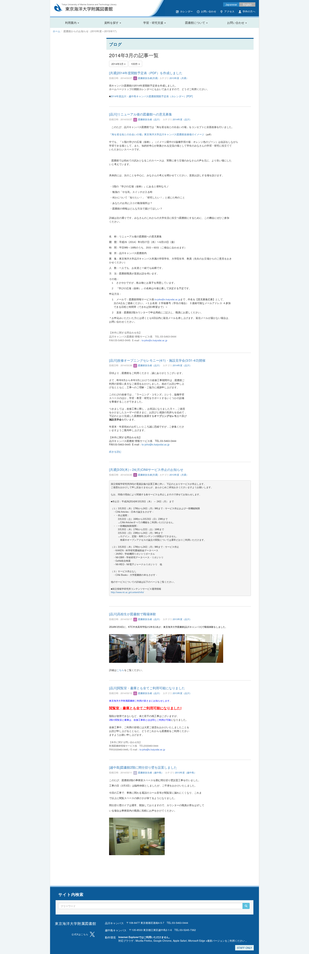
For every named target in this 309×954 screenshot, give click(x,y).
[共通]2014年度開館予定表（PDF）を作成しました (145, 72)
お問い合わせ (208, 11)
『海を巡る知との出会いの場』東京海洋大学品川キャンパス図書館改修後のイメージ (156, 134)
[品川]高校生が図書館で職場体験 (132, 614)
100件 (134, 64)
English (247, 4)
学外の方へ (249, 11)
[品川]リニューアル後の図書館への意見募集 (140, 114)
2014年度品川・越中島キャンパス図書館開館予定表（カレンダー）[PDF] (152, 96)
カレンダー (186, 11)
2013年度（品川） (182, 619)
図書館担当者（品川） (149, 119)
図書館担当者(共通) (147, 78)
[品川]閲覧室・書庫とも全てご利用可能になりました (147, 688)
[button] (72, 22)
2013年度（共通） (179, 78)
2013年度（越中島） (185, 772)
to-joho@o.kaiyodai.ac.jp (167, 299)
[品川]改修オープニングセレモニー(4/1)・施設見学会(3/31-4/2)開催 (157, 360)
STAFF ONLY (244, 948)
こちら (120, 670)
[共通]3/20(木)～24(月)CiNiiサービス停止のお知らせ (146, 469)
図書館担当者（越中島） (150, 772)
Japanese (231, 4)
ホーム (56, 31)
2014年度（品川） (182, 119)
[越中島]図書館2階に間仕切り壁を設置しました (143, 767)
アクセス (229, 11)
